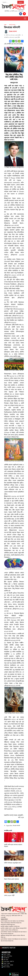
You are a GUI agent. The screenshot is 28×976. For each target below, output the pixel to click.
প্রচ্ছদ (5, 24)
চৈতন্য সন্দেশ (13, 31)
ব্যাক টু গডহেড (12, 24)
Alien (11, 825)
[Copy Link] (16, 41)
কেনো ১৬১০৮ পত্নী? (9, 895)
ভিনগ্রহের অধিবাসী (16, 825)
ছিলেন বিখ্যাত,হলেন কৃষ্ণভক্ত (11, 879)
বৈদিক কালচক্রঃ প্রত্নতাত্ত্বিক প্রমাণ (12, 863)
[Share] (22, 41)
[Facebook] (10, 41)
